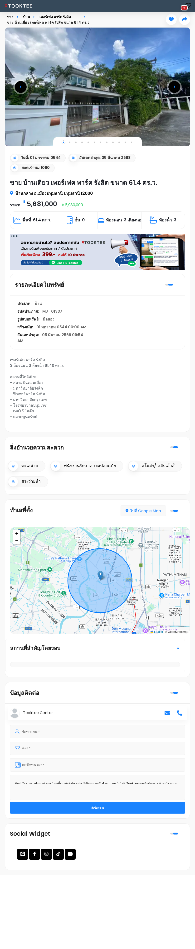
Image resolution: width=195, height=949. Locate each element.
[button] (21, 87)
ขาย (10, 16)
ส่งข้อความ (97, 808)
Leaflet (158, 631)
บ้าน (26, 16)
